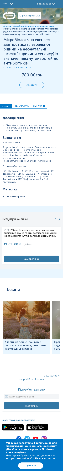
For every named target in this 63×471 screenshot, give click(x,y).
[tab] (6, 106)
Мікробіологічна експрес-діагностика (32, 26)
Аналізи (7, 26)
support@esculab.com (31, 379)
